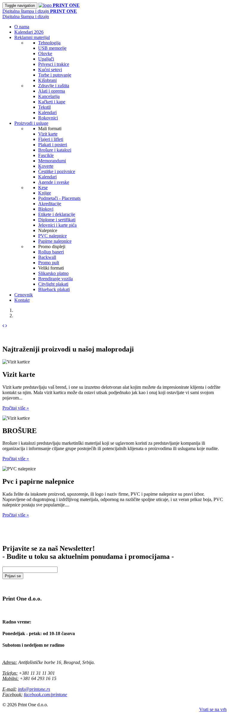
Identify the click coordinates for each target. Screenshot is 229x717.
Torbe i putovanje (54, 74)
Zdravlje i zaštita (53, 85)
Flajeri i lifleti (50, 139)
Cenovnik (23, 294)
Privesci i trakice (53, 64)
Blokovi (45, 208)
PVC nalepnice (52, 235)
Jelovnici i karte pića (57, 225)
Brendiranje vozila (55, 278)
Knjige (44, 192)
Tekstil (44, 107)
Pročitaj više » (15, 407)
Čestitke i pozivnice (56, 171)
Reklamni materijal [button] (32, 37)
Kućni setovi (50, 69)
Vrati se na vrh (213, 709)
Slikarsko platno (53, 273)
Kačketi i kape (51, 101)
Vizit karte (48, 133)
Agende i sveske (53, 182)
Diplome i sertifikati (56, 219)
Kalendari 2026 (29, 32)
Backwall (47, 257)
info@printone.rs (34, 689)
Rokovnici (48, 117)
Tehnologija (49, 42)
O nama (21, 26)
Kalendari (47, 112)
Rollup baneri (51, 251)
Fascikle (46, 155)
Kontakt (22, 300)
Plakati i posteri (52, 144)
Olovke (45, 53)
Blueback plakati (54, 289)
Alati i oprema (51, 91)
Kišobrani (47, 80)
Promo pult (48, 262)
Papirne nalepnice (55, 241)
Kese (43, 187)
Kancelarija (49, 96)
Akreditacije (49, 203)
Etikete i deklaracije (56, 214)
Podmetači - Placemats (59, 198)
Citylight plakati (53, 284)
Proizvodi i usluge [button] (31, 123)
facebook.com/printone (45, 694)
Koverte (45, 166)
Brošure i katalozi (54, 150)
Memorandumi (52, 160)
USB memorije (52, 48)
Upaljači (46, 58)
